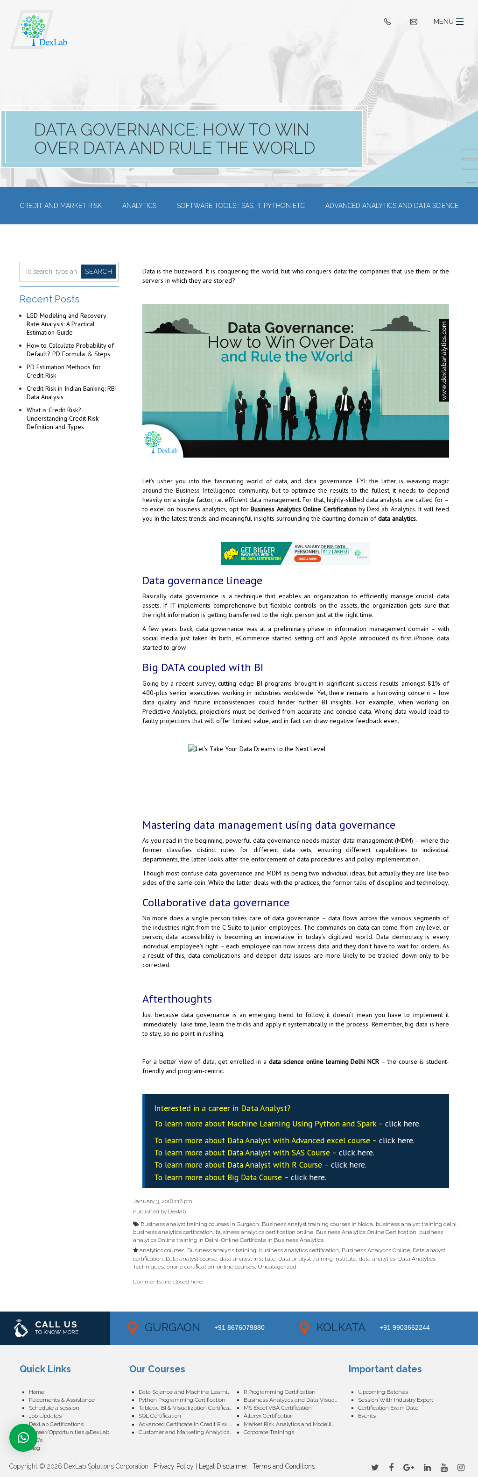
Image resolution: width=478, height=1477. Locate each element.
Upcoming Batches (383, 1392)
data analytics (397, 518)
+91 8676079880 (239, 1327)
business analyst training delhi (416, 1224)
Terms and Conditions (284, 1466)
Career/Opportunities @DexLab (69, 1432)
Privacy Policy (174, 1466)
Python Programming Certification (182, 1400)
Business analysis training (221, 1250)
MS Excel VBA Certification (278, 1408)
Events (367, 1415)
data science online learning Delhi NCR (324, 1061)
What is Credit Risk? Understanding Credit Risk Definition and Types (62, 418)
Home (36, 1392)
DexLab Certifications (56, 1424)
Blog (34, 1448)
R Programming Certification (280, 1392)
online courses (236, 1266)
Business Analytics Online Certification (303, 509)
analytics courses (162, 1250)
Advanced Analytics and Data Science (391, 205)
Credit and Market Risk (61, 205)
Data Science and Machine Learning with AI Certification (191, 1392)
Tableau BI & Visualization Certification (189, 1408)
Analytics (139, 205)
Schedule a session (54, 1408)
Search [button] (98, 271)
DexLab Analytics (391, 509)
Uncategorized (277, 1266)
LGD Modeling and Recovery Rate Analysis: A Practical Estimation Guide (66, 324)
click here (402, 1123)
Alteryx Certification (269, 1415)
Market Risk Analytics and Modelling (291, 1424)
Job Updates (45, 1415)
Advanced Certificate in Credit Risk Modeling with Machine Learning (191, 1424)
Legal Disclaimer (223, 1466)
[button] (23, 1438)
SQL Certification (160, 1415)
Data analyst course (191, 1258)
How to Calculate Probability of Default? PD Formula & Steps (70, 349)
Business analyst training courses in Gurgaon (200, 1224)
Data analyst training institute (317, 1258)
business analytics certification (173, 1232)
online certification (190, 1266)
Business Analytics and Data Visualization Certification (296, 1400)
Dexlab (177, 1211)
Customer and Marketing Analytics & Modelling (191, 1432)
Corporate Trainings (269, 1432)
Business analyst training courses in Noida (317, 1224)
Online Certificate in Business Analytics (272, 1240)
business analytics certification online (264, 1232)
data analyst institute (247, 1258)
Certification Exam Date (388, 1408)
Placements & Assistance (62, 1400)
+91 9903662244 (405, 1327)
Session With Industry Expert (395, 1400)
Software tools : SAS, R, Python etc (241, 205)
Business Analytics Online (376, 1250)
